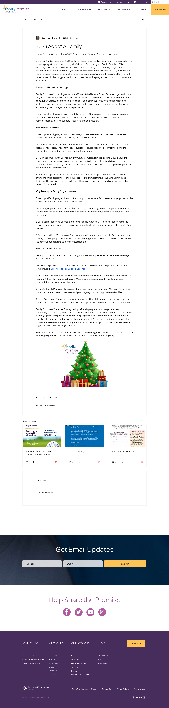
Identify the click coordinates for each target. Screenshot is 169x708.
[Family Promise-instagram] (102, 612)
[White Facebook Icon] (133, 697)
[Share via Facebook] (37, 397)
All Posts (25, 20)
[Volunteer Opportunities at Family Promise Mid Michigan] (127, 436)
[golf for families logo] (42, 436)
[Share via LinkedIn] (50, 397)
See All (144, 420)
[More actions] (131, 37)
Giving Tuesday (76, 451)
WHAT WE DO (30, 643)
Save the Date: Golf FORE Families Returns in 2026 (38, 453)
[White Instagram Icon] (144, 697)
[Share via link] (56, 397)
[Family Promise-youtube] (90, 612)
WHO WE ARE (56, 643)
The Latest (55, 20)
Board (57, 663)
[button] (143, 20)
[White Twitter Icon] (137, 697)
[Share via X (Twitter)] (43, 397)
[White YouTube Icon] (140, 697)
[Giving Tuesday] (84, 436)
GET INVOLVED (80, 643)
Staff (51, 663)
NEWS (101, 643)
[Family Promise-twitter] (79, 612)
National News (39, 20)
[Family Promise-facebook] (67, 612)
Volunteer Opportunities (123, 451)
